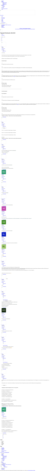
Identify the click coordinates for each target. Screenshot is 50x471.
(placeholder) (4, 463)
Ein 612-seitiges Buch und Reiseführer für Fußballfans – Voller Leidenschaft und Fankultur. (25, 28)
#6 (3, 191)
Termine (2, 21)
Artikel (2, 19)
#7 (3, 203)
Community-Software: (4, 452)
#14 (3, 296)
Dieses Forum (3, 18)
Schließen (34, 470)
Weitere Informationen (30, 470)
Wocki (2, 34)
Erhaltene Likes (3, 48)
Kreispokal (3, 447)
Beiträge (2, 147)
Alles (2, 16)
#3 (3, 149)
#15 (3, 317)
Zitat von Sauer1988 (5, 345)
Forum (2, 20)
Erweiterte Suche (3, 22)
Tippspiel (3, 449)
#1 (3, 51)
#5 (3, 179)
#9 (3, 229)
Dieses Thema (1, 15)
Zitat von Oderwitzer (5, 299)
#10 (3, 241)
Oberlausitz (3, 448)
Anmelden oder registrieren (4, 8)
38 (3, 437)
